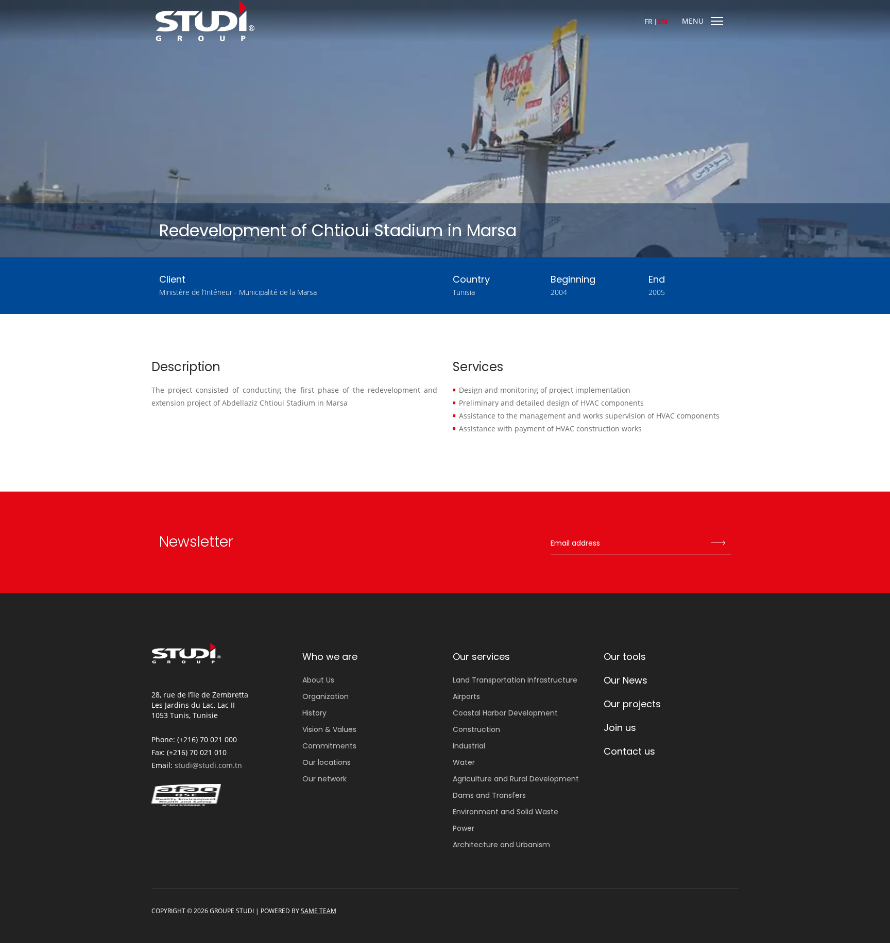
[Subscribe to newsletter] (718, 543)
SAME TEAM (318, 910)
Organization (325, 696)
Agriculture (516, 779)
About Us (318, 680)
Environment (505, 812)
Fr (648, 21)
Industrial (469, 746)
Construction (476, 729)
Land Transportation (515, 680)
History (314, 713)
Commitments (329, 746)
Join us (620, 727)
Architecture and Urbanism (501, 845)
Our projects (632, 703)
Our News (625, 680)
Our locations (326, 762)
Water (464, 762)
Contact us (629, 751)
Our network (324, 779)
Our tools (625, 656)
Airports (466, 696)
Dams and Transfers (489, 795)
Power (463, 828)
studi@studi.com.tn (208, 765)
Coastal (505, 713)
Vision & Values (329, 729)
